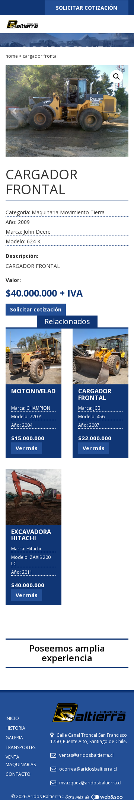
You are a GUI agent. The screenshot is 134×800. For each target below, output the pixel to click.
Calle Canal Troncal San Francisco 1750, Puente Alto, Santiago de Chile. (88, 738)
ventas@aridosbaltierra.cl (86, 755)
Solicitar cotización (35, 309)
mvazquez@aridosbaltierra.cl (90, 783)
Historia (15, 728)
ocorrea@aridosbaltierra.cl (88, 769)
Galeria (14, 738)
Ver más (27, 448)
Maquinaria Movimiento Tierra (68, 212)
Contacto (18, 774)
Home (12, 56)
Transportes (20, 747)
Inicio (12, 718)
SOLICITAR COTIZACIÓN (86, 7)
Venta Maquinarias (21, 761)
